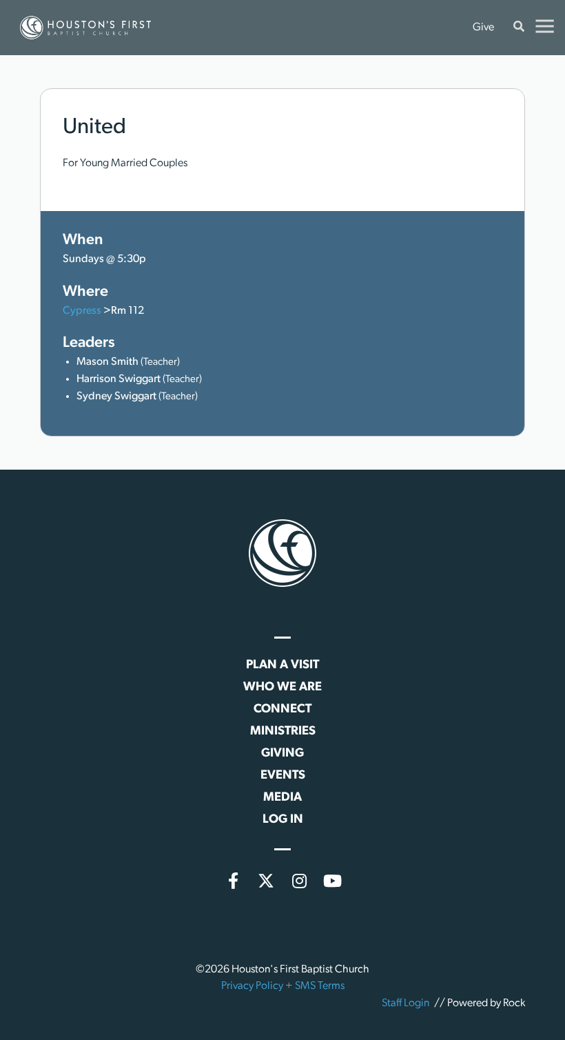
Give (483, 27)
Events (282, 776)
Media (282, 798)
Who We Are (282, 687)
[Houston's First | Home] (282, 553)
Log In (283, 820)
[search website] (518, 28)
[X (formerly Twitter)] (266, 880)
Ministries (283, 732)
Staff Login (405, 1003)
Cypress (82, 311)
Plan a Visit (282, 665)
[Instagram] (299, 880)
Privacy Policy (252, 986)
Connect (282, 709)
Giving (282, 754)
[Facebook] (233, 880)
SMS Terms (320, 986)
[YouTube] (332, 880)
